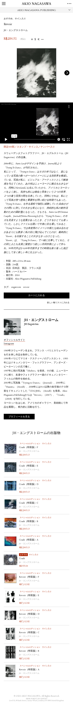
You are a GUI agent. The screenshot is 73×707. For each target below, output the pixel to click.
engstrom (16, 287)
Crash (22, 558)
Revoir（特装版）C (29, 632)
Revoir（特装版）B (29, 651)
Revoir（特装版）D (29, 614)
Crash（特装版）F (28, 447)
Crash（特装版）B (28, 521)
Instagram (9, 343)
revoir (26, 287)
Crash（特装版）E (28, 466)
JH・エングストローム (16, 30)
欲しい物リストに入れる (58, 303)
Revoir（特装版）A (29, 670)
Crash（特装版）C (28, 503)
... (42, 39)
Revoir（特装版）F (29, 577)
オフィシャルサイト (14, 340)
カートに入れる (36, 295)
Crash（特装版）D (29, 484)
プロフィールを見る (19, 417)
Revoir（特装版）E (29, 595)
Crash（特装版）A (28, 540)
